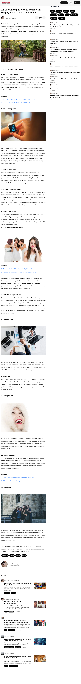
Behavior (18, 555)
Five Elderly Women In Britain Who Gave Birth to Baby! (65, 72)
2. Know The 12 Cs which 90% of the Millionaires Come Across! (19, 272)
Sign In (76, 2)
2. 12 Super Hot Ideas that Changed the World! (14, 481)
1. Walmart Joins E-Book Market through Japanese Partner (17, 477)
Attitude (24, 555)
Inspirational (5, 555)
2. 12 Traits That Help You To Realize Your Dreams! (15, 102)
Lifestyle (12, 555)
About (14, 2)
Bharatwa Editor (55, 22)
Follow (65, 2)
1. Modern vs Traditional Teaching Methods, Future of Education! (19, 269)
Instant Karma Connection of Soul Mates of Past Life (64, 66)
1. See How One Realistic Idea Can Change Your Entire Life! (18, 99)
